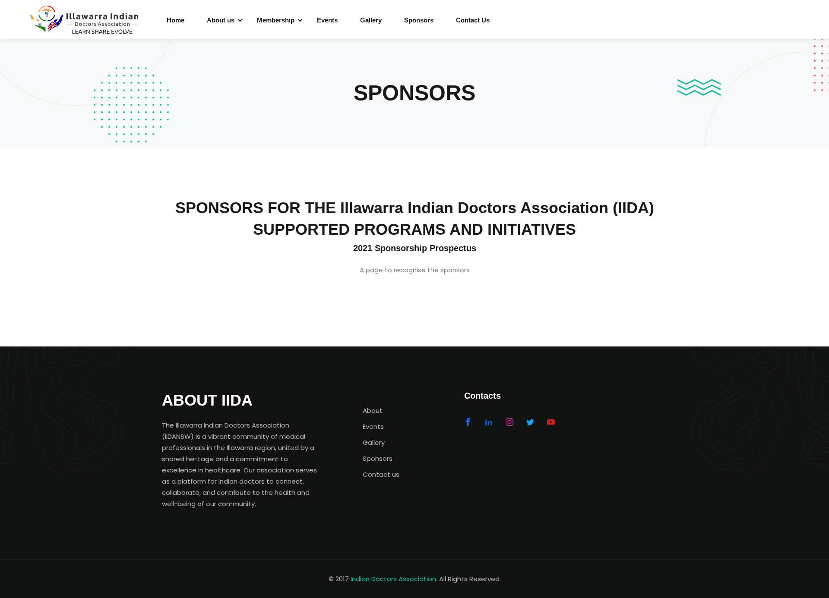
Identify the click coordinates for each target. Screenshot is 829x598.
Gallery (371, 20)
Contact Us (473, 20)
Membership (275, 20)
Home (175, 20)
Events (327, 20)
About (373, 410)
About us (220, 20)
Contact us (381, 474)
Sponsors (418, 20)
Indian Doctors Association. (394, 578)
